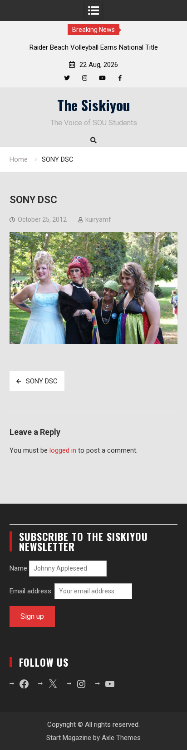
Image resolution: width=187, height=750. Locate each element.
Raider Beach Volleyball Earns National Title (94, 47)
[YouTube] (102, 78)
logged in (62, 450)
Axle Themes (121, 738)
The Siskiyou (93, 104)
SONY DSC (42, 381)
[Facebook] (120, 78)
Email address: (32, 591)
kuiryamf (98, 219)
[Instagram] (85, 78)
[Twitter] (67, 78)
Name (18, 568)
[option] (93, 47)
